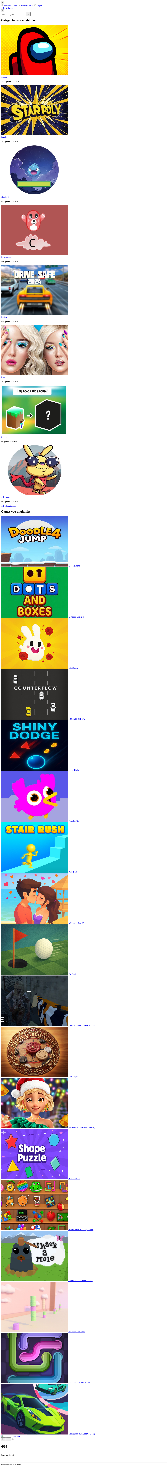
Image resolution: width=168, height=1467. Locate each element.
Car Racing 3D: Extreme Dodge (82, 1434)
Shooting (5, 197)
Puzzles (4, 137)
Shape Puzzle (74, 1178)
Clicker (4, 437)
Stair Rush (73, 872)
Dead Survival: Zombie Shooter (82, 1025)
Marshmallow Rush (77, 1332)
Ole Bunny (73, 668)
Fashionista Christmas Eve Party (82, 1127)
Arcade (4, 77)
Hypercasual (6, 257)
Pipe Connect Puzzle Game (80, 1383)
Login (39, 6)
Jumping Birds (75, 821)
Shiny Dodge (74, 770)
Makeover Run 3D (76, 923)
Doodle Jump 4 (75, 566)
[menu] (8, 1439)
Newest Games (10, 6)
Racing (4, 317)
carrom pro (73, 1076)
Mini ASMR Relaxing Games (81, 1229)
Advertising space (8, 8)
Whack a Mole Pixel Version (81, 1280)
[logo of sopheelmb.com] (10, 1436)
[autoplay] (13, 1440)
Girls (3, 377)
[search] (3, 1439)
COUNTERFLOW (77, 719)
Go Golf (72, 974)
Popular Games (27, 6)
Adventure (5, 497)
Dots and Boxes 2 (76, 617)
